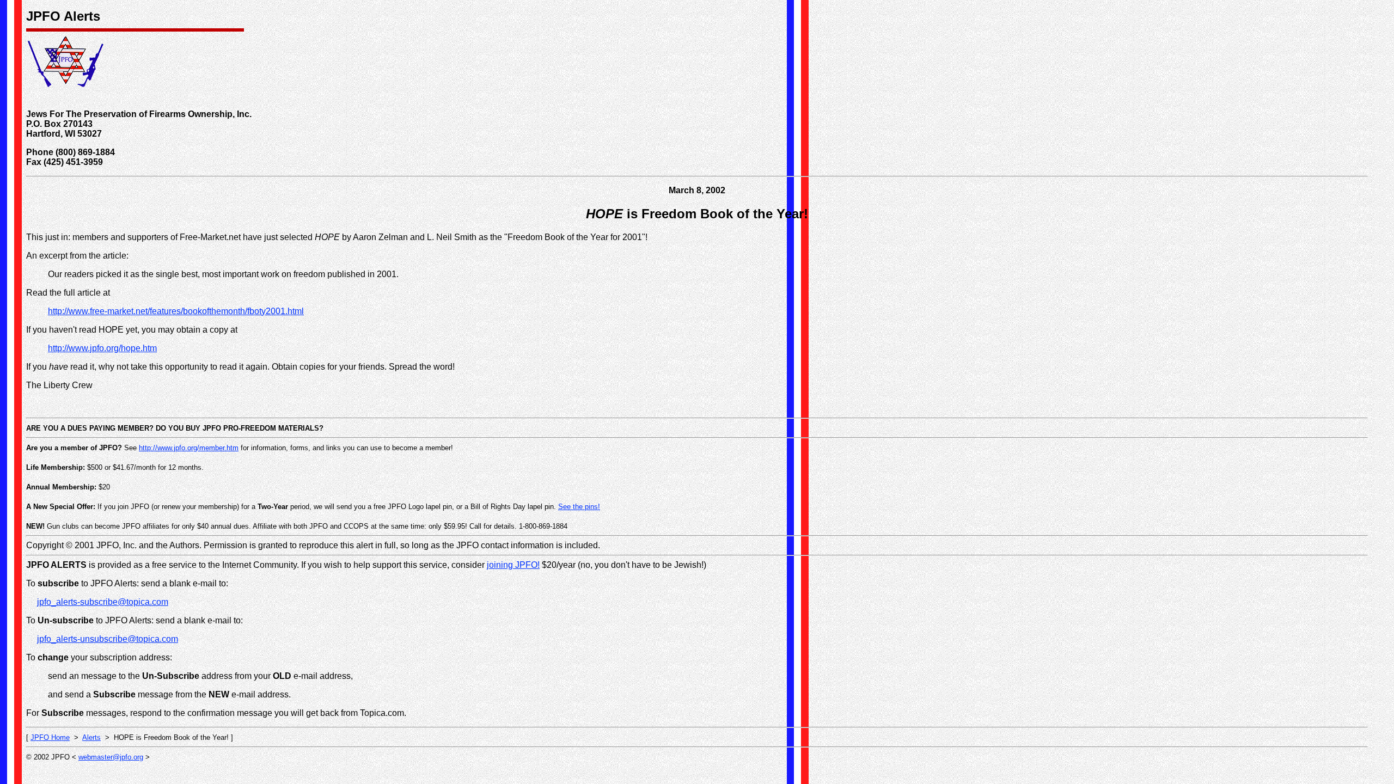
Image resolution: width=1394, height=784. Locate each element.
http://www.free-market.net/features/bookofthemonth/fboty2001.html (176, 311)
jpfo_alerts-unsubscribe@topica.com (107, 639)
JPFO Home (50, 737)
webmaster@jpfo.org (110, 757)
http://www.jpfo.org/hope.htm (102, 348)
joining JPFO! (513, 564)
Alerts (91, 737)
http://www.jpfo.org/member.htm (189, 448)
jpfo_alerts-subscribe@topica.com (102, 602)
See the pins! (579, 507)
